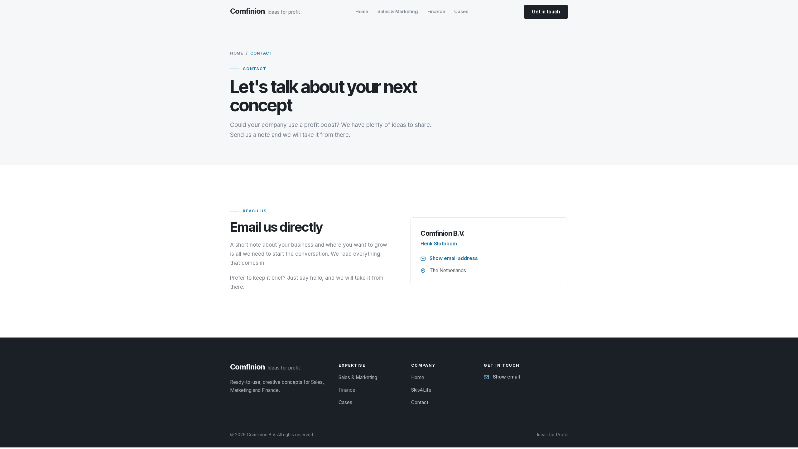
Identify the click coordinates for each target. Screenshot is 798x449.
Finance (436, 11)
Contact (419, 402)
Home (361, 11)
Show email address (454, 258)
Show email (506, 377)
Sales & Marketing (397, 11)
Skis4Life (421, 390)
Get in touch (546, 12)
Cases (461, 11)
